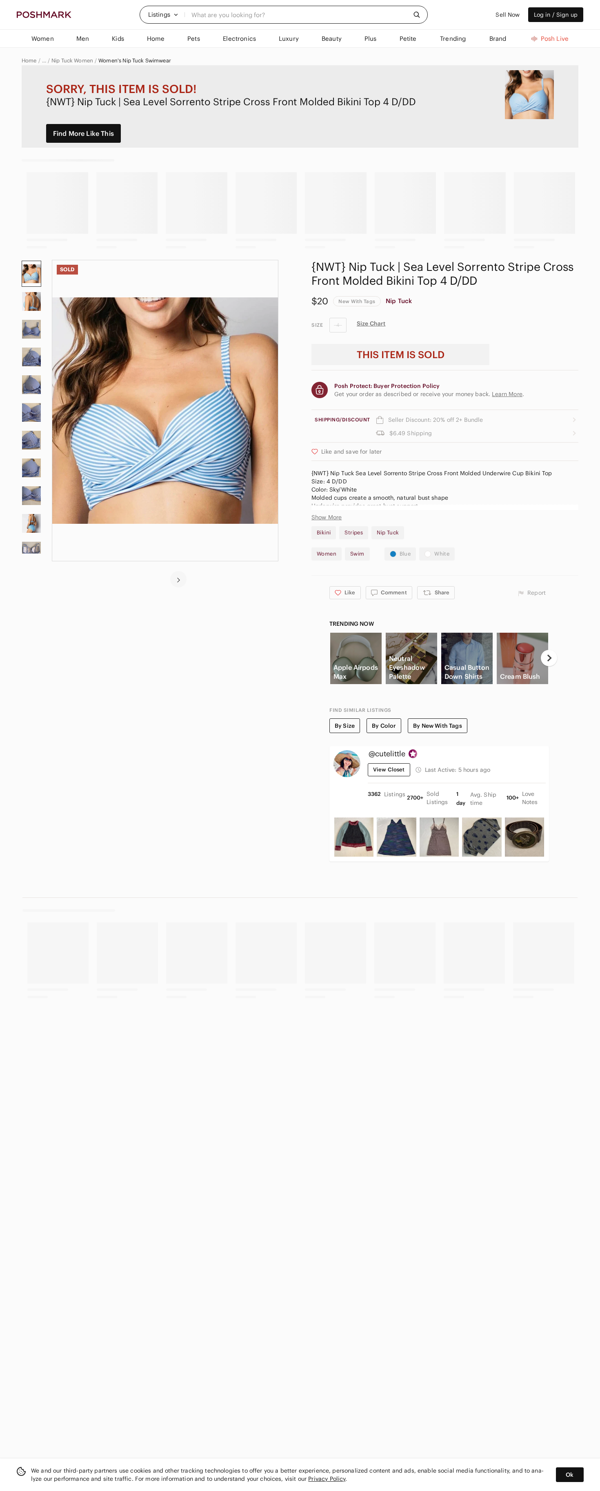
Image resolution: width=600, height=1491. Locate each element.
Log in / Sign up (556, 14)
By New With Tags (437, 725)
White (441, 553)
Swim (357, 553)
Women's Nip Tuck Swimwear (134, 61)
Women (326, 553)
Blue (405, 553)
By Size (345, 725)
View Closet (389, 769)
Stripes (353, 532)
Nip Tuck (399, 301)
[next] (178, 579)
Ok (569, 1474)
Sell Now (508, 14)
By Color (384, 725)
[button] (163, 15)
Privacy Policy (326, 1478)
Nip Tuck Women (72, 61)
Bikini (324, 532)
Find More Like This (83, 133)
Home (29, 61)
